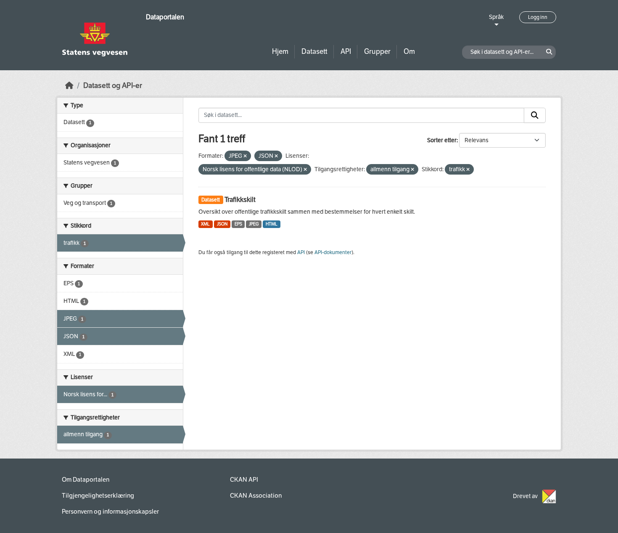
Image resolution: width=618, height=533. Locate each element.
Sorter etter (442, 140)
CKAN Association (256, 495)
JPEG (254, 224)
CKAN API (244, 479)
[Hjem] (69, 85)
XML (205, 224)
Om (409, 51)
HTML (271, 224)
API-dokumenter (332, 252)
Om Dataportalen (85, 479)
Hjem (280, 51)
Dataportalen (165, 17)
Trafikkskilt (240, 200)
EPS (238, 224)
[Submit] (535, 115)
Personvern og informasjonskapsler (110, 511)
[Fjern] (245, 156)
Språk (496, 17)
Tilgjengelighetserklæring (98, 495)
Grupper (377, 51)
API (346, 51)
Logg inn (537, 17)
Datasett (314, 51)
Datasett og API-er (112, 85)
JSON (222, 224)
